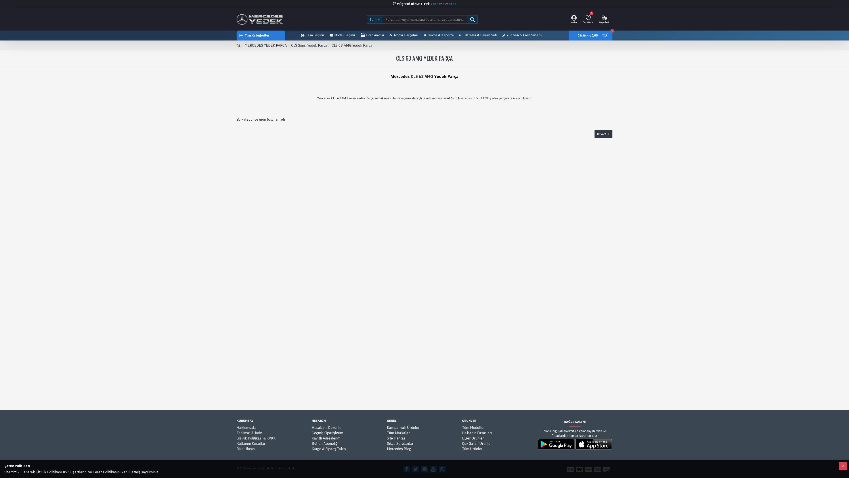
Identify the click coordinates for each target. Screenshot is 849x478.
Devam (601, 134)
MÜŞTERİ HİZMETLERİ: (414, 4)
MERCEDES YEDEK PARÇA (266, 45)
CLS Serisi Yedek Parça (309, 45)
